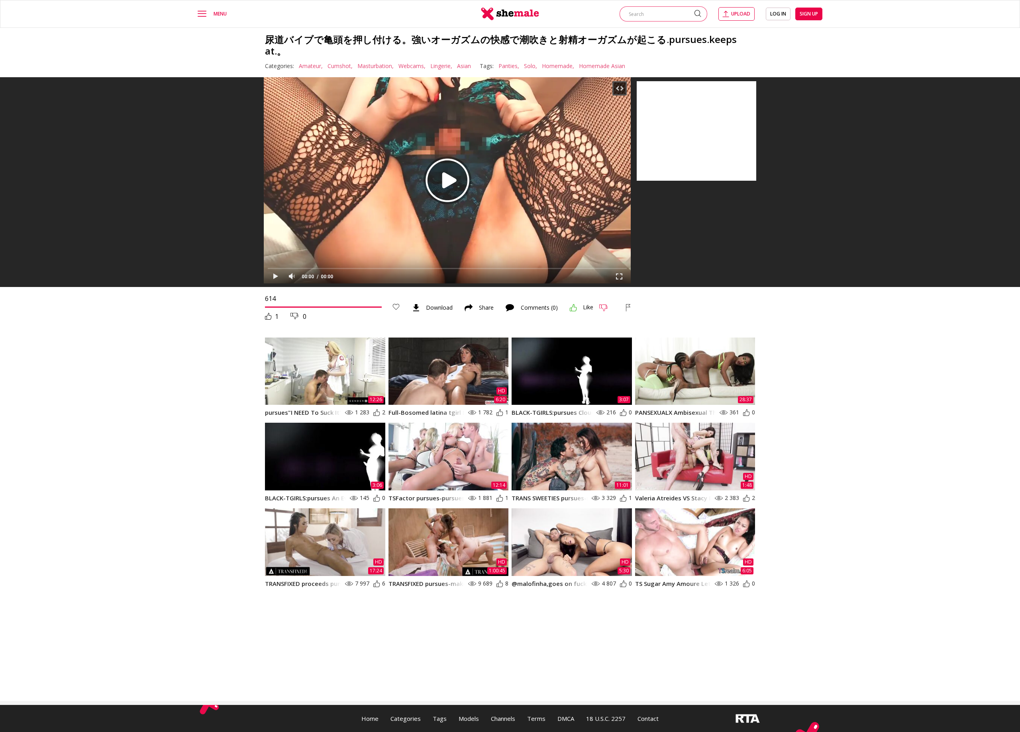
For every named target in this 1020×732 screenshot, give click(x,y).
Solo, (530, 66)
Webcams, (412, 66)
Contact (648, 718)
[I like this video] (573, 307)
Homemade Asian (602, 66)
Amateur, (311, 66)
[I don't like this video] (606, 307)
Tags (440, 718)
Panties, (508, 66)
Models (469, 718)
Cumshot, (340, 66)
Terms (536, 718)
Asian (464, 66)
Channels (503, 718)
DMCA (565, 718)
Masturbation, (375, 66)
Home (370, 718)
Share (486, 307)
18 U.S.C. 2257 (606, 718)
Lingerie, (441, 66)
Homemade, (558, 66)
